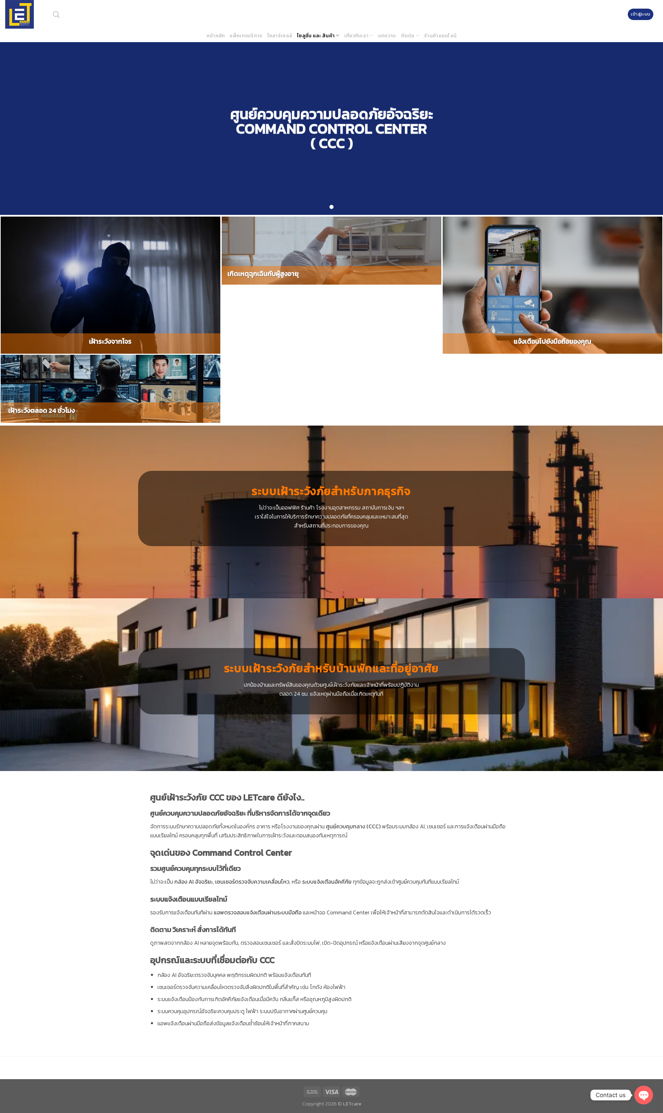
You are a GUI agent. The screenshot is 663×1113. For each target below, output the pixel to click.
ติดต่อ (408, 35)
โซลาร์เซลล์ (279, 35)
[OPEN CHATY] (643, 1095)
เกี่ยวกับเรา (356, 35)
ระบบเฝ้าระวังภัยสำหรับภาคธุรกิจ (331, 491)
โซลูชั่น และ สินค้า (316, 35)
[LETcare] (23, 14)
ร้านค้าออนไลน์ (440, 35)
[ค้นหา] (56, 14)
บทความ (387, 35)
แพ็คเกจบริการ (246, 35)
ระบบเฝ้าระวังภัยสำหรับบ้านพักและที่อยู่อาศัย (331, 668)
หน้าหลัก (215, 35)
